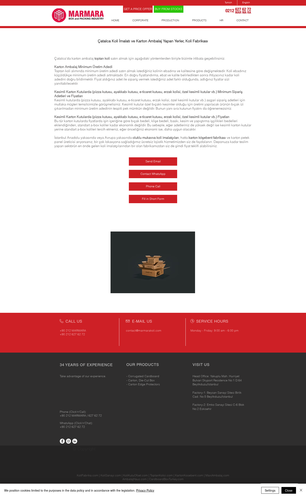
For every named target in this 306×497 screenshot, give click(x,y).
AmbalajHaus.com (135, 479)
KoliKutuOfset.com (135, 475)
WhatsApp (67, 423)
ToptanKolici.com (161, 475)
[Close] (301, 490)
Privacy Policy (145, 490)
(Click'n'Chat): (83, 423)
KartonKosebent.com (189, 475)
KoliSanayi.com (111, 475)
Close (288, 490)
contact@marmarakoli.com (143, 330)
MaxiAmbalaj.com (217, 475)
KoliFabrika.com (87, 475)
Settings (270, 490)
